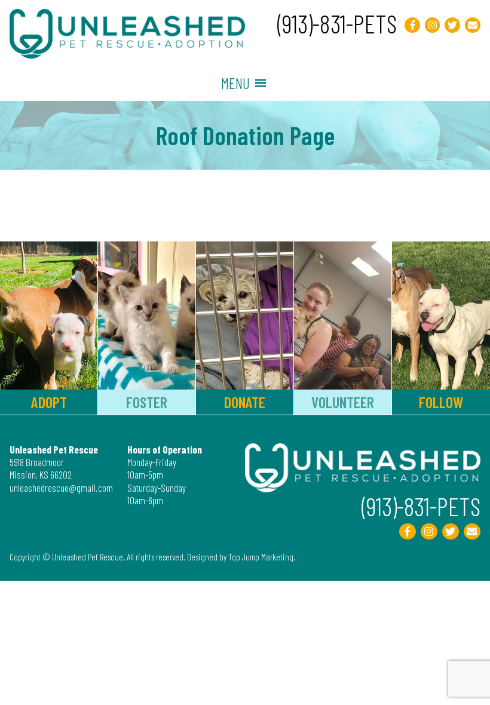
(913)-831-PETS (337, 23)
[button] (235, 83)
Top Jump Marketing (260, 556)
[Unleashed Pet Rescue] (127, 54)
